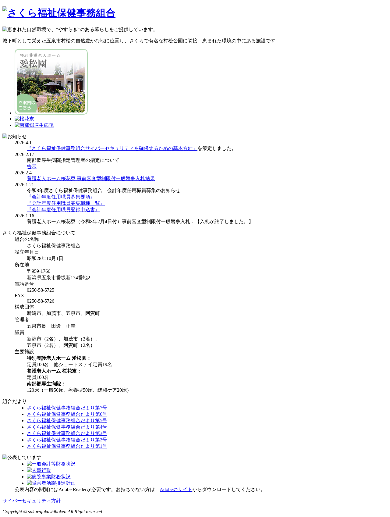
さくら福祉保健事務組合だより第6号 (67, 414)
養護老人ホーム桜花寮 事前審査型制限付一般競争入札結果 (91, 178)
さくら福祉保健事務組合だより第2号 (67, 439)
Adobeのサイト (176, 489)
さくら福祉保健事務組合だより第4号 (67, 427)
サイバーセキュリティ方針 (31, 500)
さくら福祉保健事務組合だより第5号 (67, 420)
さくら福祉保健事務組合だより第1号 (67, 446)
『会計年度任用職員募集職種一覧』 (66, 203)
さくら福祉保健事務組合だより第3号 (67, 433)
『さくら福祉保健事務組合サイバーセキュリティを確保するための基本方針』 (112, 148)
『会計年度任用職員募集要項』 (61, 196)
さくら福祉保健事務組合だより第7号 (67, 407)
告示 (32, 166)
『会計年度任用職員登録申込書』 (63, 209)
